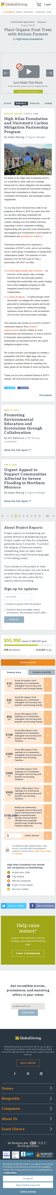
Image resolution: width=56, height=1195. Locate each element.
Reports (21, 103)
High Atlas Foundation (29, 39)
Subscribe (28, 1012)
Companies (40, 12)
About (19, 12)
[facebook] (14, 1073)
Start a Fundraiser (28, 953)
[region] (28, 1177)
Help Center (28, 1063)
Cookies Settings (28, 1191)
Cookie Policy (10, 1172)
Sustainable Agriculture (22, 21)
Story (7, 103)
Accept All (28, 1178)
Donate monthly (42, 672)
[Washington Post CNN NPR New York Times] (28, 1145)
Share (48, 103)
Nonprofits (28, 12)
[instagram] (28, 1073)
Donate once (14, 672)
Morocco (41, 21)
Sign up (14, 619)
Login (47, 4)
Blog (49, 12)
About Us (9, 1119)
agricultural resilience (31, 236)
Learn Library (13, 1129)
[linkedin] (41, 1073)
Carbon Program (16, 297)
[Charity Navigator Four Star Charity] (7, 1155)
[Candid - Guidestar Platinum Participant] (16, 1155)
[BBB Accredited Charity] (28, 1155)
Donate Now (28, 662)
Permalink (45, 395)
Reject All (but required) (28, 1185)
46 (47, 516)
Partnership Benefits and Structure (25, 270)
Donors (7, 1089)
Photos (35, 103)
